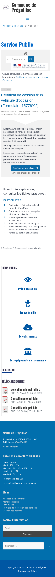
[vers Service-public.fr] (29, 66)
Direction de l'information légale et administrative (22, 248)
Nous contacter (10, 447)
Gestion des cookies (12, 511)
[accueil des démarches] (25, 53)
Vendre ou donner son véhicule (23, 232)
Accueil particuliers (11, 74)
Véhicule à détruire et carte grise (24, 223)
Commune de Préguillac (23, 7)
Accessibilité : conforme (14, 499)
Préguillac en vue (28, 289)
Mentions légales (11, 502)
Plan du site (8, 505)
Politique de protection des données (20, 508)
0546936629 (21, 442)
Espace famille (28, 312)
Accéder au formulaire (24, 168)
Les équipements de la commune (28, 360)
